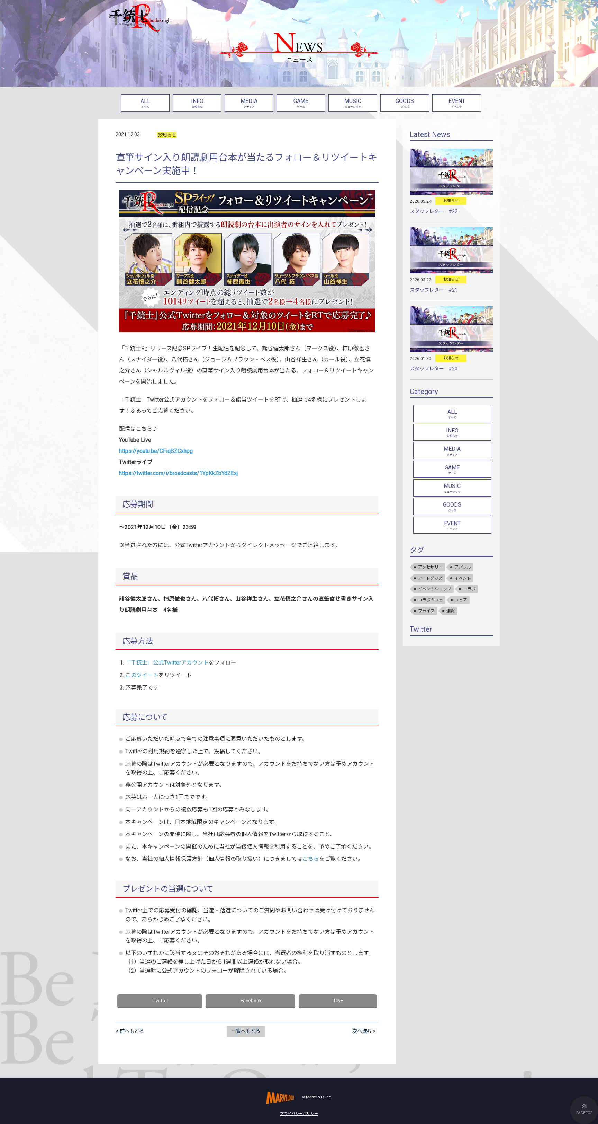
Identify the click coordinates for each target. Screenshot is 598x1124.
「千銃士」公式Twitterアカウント (167, 662)
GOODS (405, 103)
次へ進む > (364, 1031)
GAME (300, 103)
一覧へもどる (245, 1031)
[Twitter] (159, 1001)
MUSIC (352, 103)
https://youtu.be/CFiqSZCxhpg (156, 451)
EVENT (456, 103)
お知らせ (166, 135)
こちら (310, 858)
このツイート (141, 675)
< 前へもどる (130, 1031)
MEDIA (249, 103)
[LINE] (338, 1001)
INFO (197, 103)
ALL (145, 103)
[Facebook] (251, 1001)
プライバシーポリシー (299, 1114)
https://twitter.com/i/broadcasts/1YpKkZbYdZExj (178, 473)
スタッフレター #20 (433, 369)
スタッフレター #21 (433, 290)
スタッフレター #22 (433, 211)
